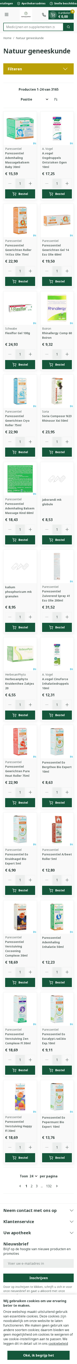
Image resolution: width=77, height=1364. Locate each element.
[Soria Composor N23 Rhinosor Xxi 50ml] (57, 391)
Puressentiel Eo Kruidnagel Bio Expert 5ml (16, 858)
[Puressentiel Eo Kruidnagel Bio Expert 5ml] (20, 829)
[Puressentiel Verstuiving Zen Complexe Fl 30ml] (20, 1009)
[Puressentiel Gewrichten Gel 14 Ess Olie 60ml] (57, 220)
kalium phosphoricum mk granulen (18, 591)
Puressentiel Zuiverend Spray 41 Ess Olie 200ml (56, 595)
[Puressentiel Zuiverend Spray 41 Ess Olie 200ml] (57, 566)
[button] (38, 68)
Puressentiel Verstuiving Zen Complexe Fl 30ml (18, 1038)
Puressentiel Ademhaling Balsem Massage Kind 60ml (19, 508)
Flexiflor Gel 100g (17, 333)
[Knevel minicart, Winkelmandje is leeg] (53, 15)
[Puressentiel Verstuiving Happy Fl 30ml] (20, 1097)
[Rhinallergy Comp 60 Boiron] (57, 308)
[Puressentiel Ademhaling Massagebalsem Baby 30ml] (20, 128)
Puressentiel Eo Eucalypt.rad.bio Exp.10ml (54, 1038)
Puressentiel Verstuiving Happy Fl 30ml (18, 1126)
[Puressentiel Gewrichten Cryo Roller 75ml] (20, 391)
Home (7, 38)
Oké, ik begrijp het (38, 1355)
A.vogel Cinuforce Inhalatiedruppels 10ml (55, 683)
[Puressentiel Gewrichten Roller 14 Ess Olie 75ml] (20, 220)
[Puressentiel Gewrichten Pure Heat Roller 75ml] (20, 742)
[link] (21, 1186)
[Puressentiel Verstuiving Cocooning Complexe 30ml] (20, 917)
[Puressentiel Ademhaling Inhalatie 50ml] (57, 917)
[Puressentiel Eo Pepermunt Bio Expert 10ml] (57, 1097)
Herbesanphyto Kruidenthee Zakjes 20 (19, 683)
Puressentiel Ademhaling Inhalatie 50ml (53, 942)
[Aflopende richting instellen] (55, 99)
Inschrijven (38, 1278)
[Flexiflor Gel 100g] (20, 308)
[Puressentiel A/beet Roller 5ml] (57, 829)
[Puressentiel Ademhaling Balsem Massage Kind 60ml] (20, 479)
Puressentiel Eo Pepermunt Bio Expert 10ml (53, 1122)
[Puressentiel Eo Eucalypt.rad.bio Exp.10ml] (57, 1009)
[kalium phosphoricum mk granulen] (20, 566)
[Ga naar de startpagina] (25, 15)
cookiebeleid (58, 1343)
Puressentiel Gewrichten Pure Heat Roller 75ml (17, 771)
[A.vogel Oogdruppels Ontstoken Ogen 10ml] (57, 128)
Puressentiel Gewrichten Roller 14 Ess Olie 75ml (18, 249)
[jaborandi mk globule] (57, 479)
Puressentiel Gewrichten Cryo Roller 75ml (17, 420)
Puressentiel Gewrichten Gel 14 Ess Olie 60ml (55, 249)
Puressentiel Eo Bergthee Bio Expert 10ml (57, 766)
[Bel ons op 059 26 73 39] (44, 15)
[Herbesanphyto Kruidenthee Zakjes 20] (20, 654)
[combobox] (33, 27)
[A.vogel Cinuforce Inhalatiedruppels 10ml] (57, 654)
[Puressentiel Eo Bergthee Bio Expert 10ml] (57, 742)
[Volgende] (56, 1186)
